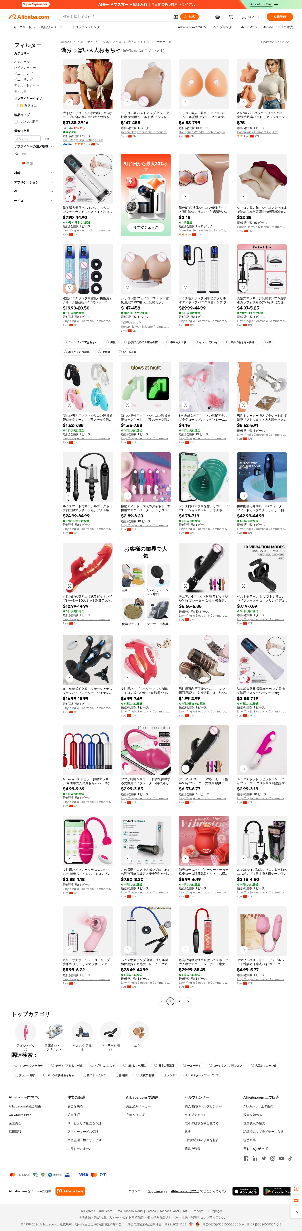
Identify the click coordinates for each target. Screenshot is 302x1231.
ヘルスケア (85, 42)
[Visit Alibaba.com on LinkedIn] (255, 1158)
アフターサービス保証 (82, 1131)
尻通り (106, 352)
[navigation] (33, 522)
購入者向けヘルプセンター (203, 1106)
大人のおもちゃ (139, 42)
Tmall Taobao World (129, 1211)
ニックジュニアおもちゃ (82, 342)
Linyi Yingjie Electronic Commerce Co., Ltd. (88, 230)
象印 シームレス (96, 1075)
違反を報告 (192, 1148)
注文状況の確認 (254, 1123)
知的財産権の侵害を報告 (202, 1140)
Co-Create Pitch (20, 1115)
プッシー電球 (27, 1075)
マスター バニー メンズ (204, 1075)
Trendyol (198, 1211)
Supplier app (157, 1191)
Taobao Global (169, 1211)
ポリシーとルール (79, 1148)
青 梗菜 (123, 1075)
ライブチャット (195, 1115)
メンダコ (172, 1075)
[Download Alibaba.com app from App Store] (245, 1191)
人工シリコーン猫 (266, 1065)
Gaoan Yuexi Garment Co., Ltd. (257, 132)
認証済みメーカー (138, 1106)
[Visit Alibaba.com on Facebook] (246, 1158)
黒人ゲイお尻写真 (79, 352)
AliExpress (88, 1211)
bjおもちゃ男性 (137, 1065)
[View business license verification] (191, 1224)
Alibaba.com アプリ (185, 1191)
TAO (185, 1211)
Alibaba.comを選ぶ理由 (25, 1106)
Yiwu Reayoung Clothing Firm (83, 140)
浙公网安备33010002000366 (223, 1224)
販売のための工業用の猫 (143, 342)
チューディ (194, 1065)
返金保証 (73, 1115)
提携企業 (249, 1140)
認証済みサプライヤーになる (263, 1131)
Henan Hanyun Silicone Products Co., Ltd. (146, 132)
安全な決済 (75, 1106)
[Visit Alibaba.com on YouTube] (281, 1158)
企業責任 (15, 1123)
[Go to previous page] (162, 1001)
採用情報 (15, 1131)
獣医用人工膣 (178, 342)
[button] (175, 16)
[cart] (232, 17)
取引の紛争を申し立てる (202, 1123)
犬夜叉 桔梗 (147, 1075)
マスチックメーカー (31, 1065)
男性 (113, 342)
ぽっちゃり (129, 352)
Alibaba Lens (18, 1191)
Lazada (151, 1211)
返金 (188, 1131)
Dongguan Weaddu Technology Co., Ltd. (204, 132)
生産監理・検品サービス (84, 1140)
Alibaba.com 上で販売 (258, 1106)
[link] (296, 1189)
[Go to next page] (188, 1001)
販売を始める (252, 1115)
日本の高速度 (166, 1065)
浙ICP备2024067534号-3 (264, 1224)
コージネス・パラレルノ (228, 1065)
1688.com (105, 1211)
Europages (215, 1211)
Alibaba (66, 42)
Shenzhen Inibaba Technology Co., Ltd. (204, 230)
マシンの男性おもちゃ (61, 1075)
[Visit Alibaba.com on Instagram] (272, 1158)
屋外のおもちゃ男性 (242, 342)
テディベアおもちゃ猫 (68, 1065)
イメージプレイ (208, 342)
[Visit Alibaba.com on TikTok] (290, 1158)
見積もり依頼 (135, 1115)
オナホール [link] (164, 42)
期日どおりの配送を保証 (84, 1123)
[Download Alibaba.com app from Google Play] (278, 1191)
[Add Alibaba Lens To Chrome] (70, 1191)
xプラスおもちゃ (105, 1065)
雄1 (269, 342)
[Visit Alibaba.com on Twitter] (263, 1158)
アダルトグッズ (110, 42)
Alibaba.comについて (24, 1097)
